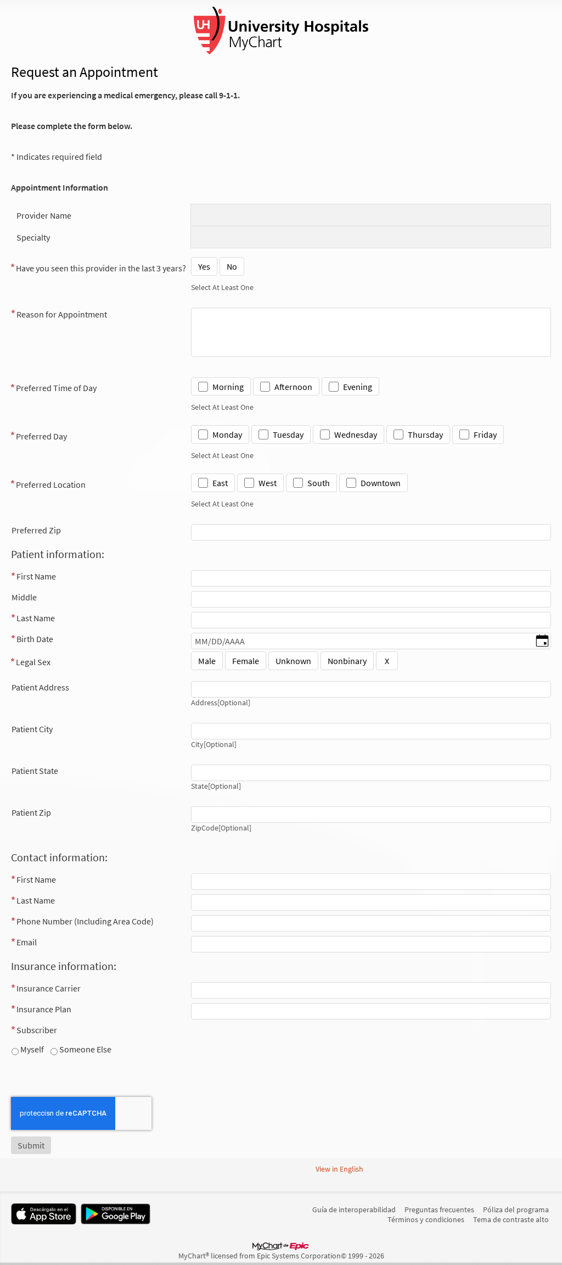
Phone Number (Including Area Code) (85, 921)
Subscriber (36, 1029)
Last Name (35, 617)
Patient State (35, 770)
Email (26, 942)
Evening (357, 386)
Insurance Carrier (48, 988)
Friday (485, 434)
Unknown (293, 660)
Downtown (381, 482)
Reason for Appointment (61, 314)
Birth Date (34, 638)
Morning (228, 386)
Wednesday (355, 434)
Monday (227, 434)
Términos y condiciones (425, 1219)
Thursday (425, 434)
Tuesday (288, 434)
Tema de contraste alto (511, 1219)
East (220, 482)
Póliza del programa (516, 1209)
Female (245, 660)
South (318, 482)
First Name (36, 576)
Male (207, 660)
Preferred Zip (36, 530)
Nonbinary (347, 660)
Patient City (32, 728)
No (232, 266)
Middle (24, 597)
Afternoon (293, 386)
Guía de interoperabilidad (354, 1209)
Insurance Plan (43, 1009)
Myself (31, 1049)
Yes (204, 266)
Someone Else (84, 1049)
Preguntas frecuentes (439, 1209)
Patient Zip (31, 812)
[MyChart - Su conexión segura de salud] (281, 30)
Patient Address (40, 687)
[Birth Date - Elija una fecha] (542, 641)
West (267, 482)
